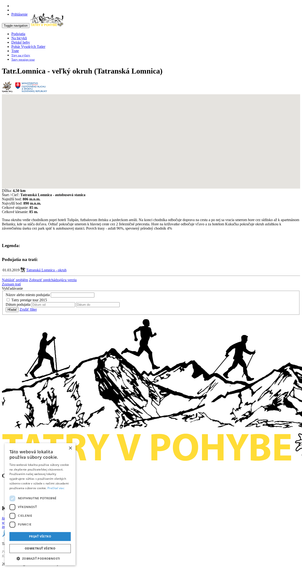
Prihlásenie (19, 14)
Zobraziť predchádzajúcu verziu (53, 280)
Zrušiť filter (28, 309)
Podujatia (18, 34)
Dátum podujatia (18, 304)
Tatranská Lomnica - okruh (46, 270)
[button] (40, 558)
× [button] (70, 448)
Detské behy (20, 42)
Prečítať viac (55, 488)
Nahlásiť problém (15, 280)
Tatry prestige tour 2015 (29, 300)
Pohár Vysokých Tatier (28, 47)
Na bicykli (19, 38)
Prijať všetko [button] (40, 536)
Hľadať (12, 309)
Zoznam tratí (11, 284)
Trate (15, 51)
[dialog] (40, 504)
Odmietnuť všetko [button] (40, 548)
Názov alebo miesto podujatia (28, 295)
